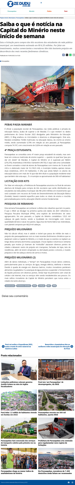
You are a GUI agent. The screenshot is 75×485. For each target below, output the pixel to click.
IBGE (34, 286)
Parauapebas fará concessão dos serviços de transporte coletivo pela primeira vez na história (18, 443)
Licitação (42, 286)
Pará (65, 11)
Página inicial (4, 17)
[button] (63, 55)
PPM (54, 286)
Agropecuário (9, 286)
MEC (48, 286)
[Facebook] (68, 482)
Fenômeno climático (23, 286)
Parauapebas (12, 11)
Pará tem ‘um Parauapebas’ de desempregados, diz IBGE (50, 383)
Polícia (49, 11)
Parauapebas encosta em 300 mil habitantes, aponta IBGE (52, 413)
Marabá (31, 11)
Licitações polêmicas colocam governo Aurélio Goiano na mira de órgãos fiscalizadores (16, 384)
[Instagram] (72, 482)
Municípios (12, 17)
